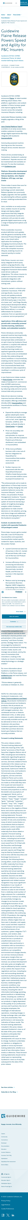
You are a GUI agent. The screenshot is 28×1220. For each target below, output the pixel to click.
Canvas (20, 426)
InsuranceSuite (6, 138)
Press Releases (5, 18)
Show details (19, 611)
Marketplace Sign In (6, 1183)
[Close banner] (25, 592)
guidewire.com (6, 675)
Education (3, 1149)
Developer (4, 1143)
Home (3, 15)
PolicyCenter (7, 379)
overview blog (6, 678)
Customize (13, 621)
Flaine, (11, 98)
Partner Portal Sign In (6, 1186)
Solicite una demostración (24, 3)
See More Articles (7, 1087)
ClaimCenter (10, 426)
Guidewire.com (10, 166)
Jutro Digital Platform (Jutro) (11, 126)
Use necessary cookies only (14, 626)
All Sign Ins (6, 1174)
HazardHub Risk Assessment (8, 1161)
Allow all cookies (14, 616)
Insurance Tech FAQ (6, 1155)
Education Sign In (5, 1180)
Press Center (16, 15)
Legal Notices (5, 1205)
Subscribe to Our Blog (8, 1092)
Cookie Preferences (7, 1209)
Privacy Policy (5, 1201)
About (9, 15)
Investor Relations (5, 1152)
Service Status (4, 1164)
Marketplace (4, 1158)
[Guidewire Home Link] (13, 1116)
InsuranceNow (17, 403)
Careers (3, 1133)
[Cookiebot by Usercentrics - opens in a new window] (16, 592)
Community (4, 1137)
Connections (4, 1140)
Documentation (5, 1146)
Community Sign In (6, 1177)
